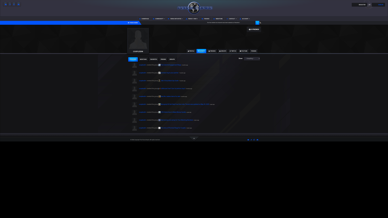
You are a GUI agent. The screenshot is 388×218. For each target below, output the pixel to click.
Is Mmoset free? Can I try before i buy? (173, 88)
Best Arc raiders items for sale (170, 96)
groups (223, 51)
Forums (253, 51)
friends (213, 51)
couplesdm (142, 65)
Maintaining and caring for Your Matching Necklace (177, 120)
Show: (241, 58)
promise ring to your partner (170, 73)
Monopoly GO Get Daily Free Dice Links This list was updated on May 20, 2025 (185, 104)
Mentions (143, 59)
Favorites (153, 59)
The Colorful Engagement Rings (171, 65)
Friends (163, 59)
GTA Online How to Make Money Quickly (173, 112)
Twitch (233, 51)
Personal (133, 59)
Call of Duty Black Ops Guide (170, 80)
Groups (172, 59)
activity (202, 51)
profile (191, 51)
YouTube (244, 51)
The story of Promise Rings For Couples (173, 128)
